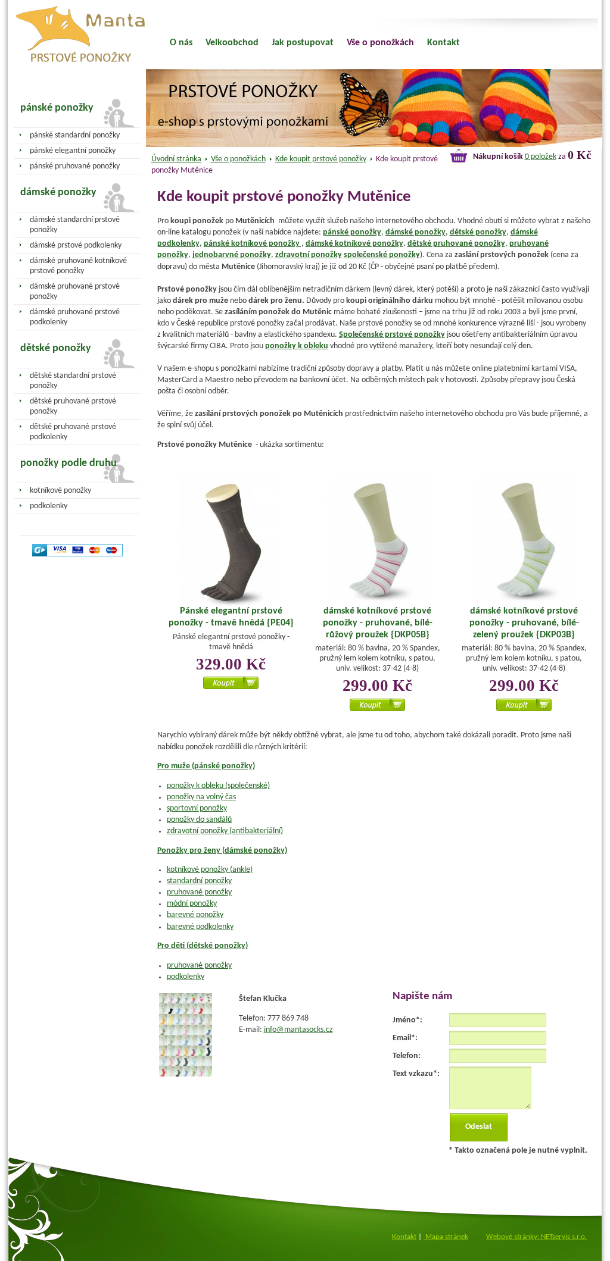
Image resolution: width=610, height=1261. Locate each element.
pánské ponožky (352, 232)
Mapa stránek (446, 1237)
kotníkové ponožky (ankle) (210, 870)
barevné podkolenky (200, 927)
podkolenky (185, 977)
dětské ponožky (478, 232)
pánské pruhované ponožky (75, 166)
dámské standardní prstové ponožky (75, 225)
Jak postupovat (303, 43)
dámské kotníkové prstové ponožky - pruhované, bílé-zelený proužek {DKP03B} (524, 622)
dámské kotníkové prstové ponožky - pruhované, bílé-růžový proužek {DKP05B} (377, 622)
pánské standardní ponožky (75, 135)
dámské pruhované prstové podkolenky (75, 317)
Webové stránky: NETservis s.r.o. (536, 1237)
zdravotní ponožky (308, 255)
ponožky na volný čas (201, 797)
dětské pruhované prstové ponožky (73, 406)
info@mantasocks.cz (298, 1030)
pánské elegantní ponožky (73, 151)
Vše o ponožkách (238, 159)
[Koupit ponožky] (231, 687)
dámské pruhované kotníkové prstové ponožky (78, 266)
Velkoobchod (232, 43)
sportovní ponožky (197, 808)
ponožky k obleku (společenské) (218, 786)
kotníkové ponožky (60, 491)
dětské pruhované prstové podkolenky (73, 432)
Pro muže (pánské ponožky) (206, 766)
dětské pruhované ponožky (456, 244)
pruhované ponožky (199, 892)
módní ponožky (192, 904)
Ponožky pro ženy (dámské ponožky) (222, 851)
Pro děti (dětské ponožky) (202, 946)
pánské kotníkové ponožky (252, 244)
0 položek (540, 157)
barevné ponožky (195, 915)
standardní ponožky (199, 881)
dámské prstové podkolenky (76, 245)
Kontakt (443, 43)
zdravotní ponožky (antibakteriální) (225, 831)
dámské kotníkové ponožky (354, 244)
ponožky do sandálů (199, 820)
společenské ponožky (382, 255)
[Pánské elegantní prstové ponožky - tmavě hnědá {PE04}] (231, 539)
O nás (181, 43)
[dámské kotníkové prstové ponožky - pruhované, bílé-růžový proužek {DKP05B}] (377, 537)
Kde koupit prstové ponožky (320, 159)
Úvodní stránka (176, 159)
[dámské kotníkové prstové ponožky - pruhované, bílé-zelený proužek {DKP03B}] (524, 537)
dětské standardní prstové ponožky (73, 381)
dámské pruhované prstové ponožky (75, 292)
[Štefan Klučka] (185, 1074)
